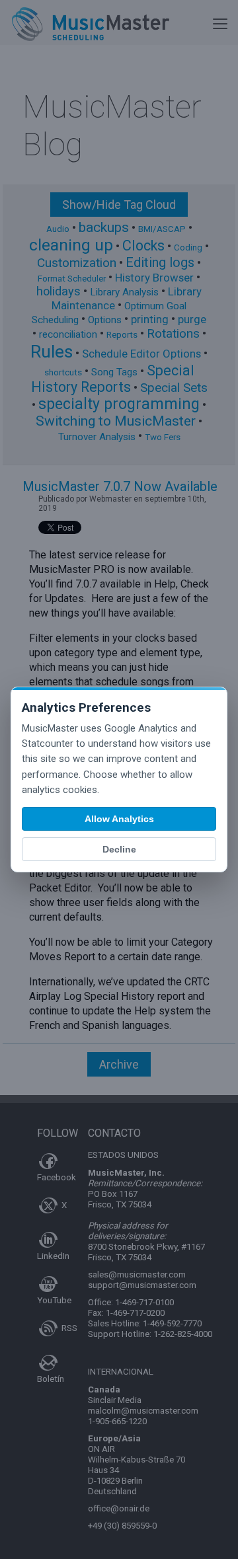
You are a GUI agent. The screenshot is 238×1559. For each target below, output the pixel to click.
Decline (119, 849)
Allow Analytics (119, 819)
